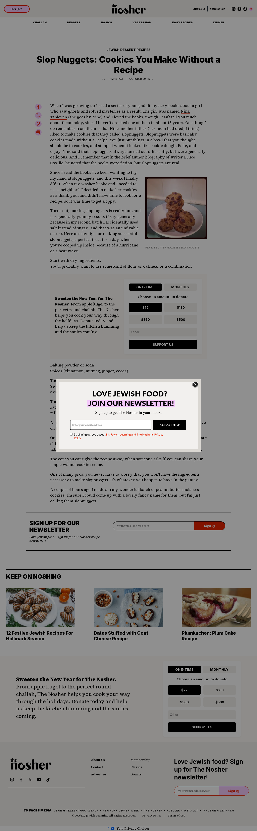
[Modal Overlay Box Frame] (128, 415)
